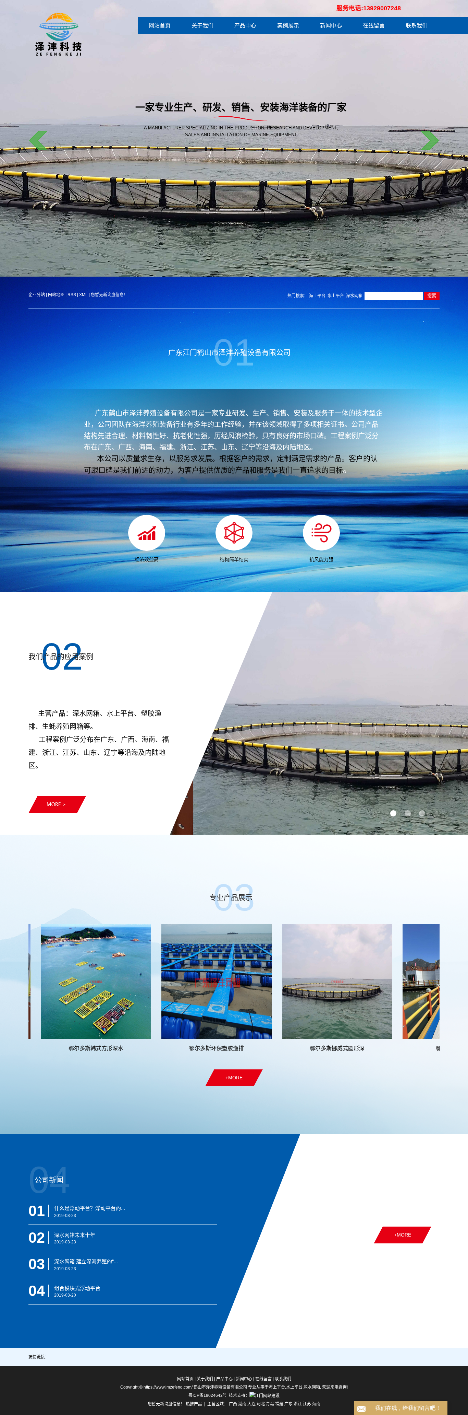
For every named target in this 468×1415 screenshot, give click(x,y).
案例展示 (288, 25)
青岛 (270, 1404)
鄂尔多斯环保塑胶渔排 (139, 1048)
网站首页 (160, 25)
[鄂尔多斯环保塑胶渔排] (140, 981)
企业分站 (36, 294)
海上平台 (317, 295)
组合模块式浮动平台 (77, 1288)
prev (38, 140)
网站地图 (56, 294)
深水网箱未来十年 (74, 1235)
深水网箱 (354, 295)
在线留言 (374, 25)
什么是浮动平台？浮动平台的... (89, 1208)
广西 (233, 1404)
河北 (261, 1404)
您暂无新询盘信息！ (109, 294)
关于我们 (202, 25)
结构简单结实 (234, 559)
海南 (316, 1404)
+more (234, 1077)
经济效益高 (147, 559)
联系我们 (417, 25)
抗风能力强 (321, 559)
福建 (279, 1404)
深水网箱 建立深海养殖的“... (86, 1261)
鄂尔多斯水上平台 (381, 1048)
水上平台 (336, 295)
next (430, 140)
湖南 (242, 1404)
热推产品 (194, 1404)
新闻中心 (331, 25)
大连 (251, 1404)
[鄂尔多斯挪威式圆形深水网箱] (260, 981)
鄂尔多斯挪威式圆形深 (260, 1048)
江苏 (307, 1404)
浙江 (298, 1404)
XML (83, 294)
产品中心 (245, 25)
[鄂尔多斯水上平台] (381, 981)
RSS (71, 294)
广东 (288, 1404)
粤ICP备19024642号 (207, 1395)
